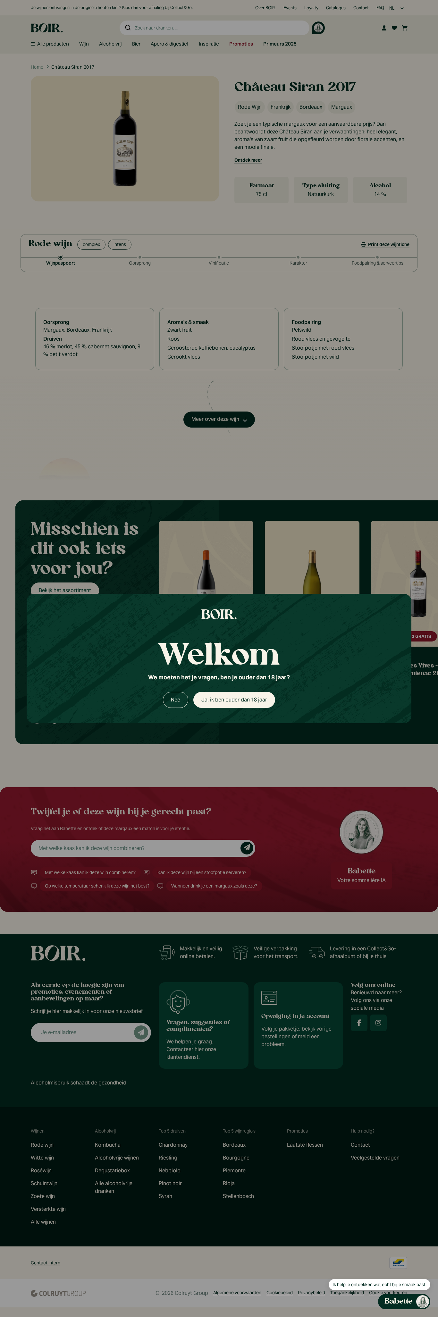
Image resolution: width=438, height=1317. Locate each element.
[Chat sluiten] (421, 447)
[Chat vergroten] (411, 447)
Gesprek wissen (387, 446)
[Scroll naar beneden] (369, 1261)
